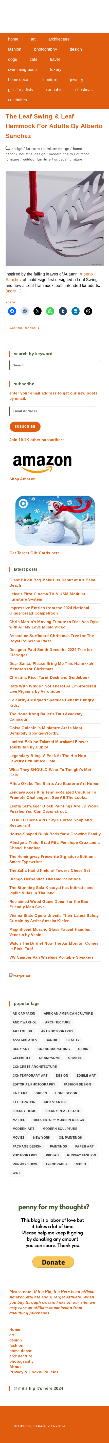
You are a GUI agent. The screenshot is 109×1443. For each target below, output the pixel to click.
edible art (86, 1075)
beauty (73, 1040)
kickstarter (55, 1102)
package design (27, 1146)
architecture (58, 1022)
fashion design (77, 1084)
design (16, 149)
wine (17, 1173)
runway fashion (81, 1155)
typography (57, 1164)
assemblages (25, 1040)
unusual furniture (68, 159)
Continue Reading (27, 329)
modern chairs (61, 154)
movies (19, 1137)
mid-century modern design (58, 1120)
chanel (75, 1058)
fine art (20, 1093)
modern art (23, 1129)
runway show (25, 1164)
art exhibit (23, 1031)
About (15, 1367)
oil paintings (70, 1137)
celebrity (22, 1058)
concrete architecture (35, 1067)
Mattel (19, 1120)
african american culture (68, 1013)
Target (59, 1297)
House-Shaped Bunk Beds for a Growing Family (55, 834)
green (41, 1093)
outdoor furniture (37, 159)
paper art (84, 1146)
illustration (24, 1102)
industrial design (32, 154)
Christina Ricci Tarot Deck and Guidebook (49, 677)
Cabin (83, 1049)
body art (21, 1049)
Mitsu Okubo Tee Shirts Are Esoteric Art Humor (54, 783)
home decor (66, 1093)
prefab (52, 1155)
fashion (16, 1345)
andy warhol (25, 1022)
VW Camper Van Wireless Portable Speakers (51, 957)
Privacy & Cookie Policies (34, 1372)
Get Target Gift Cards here (34, 553)
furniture (33, 149)
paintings (58, 1146)
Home (14, 1329)
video (81, 1164)
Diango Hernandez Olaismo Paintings (45, 879)
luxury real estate (62, 1111)
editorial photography (34, 1084)
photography (25, 1155)
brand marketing (54, 1049)
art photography (57, 1031)
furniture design (56, 149)
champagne (49, 1058)
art (12, 1335)
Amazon (17, 1297)
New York (42, 1137)
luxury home (24, 1111)
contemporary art (30, 1075)
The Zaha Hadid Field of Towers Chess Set (49, 870)
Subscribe (25, 426)
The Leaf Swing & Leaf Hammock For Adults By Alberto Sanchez (54, 126)
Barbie (52, 1040)
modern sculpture (60, 1129)
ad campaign (24, 1013)
